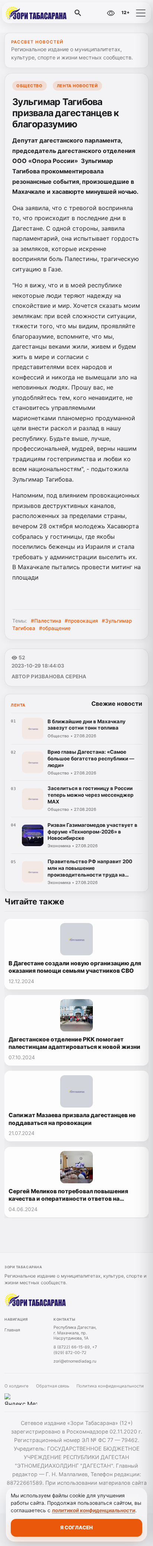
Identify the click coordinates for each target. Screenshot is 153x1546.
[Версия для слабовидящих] (110, 13)
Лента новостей (77, 85)
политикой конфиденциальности (93, 1510)
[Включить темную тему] (95, 13)
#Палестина (46, 621)
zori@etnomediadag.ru (74, 1361)
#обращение (55, 628)
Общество (29, 85)
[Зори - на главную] (36, 13)
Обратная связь (52, 1386)
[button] (141, 13)
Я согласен (76, 1527)
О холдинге (16, 1386)
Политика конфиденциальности (110, 1386)
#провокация (81, 621)
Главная (12, 1330)
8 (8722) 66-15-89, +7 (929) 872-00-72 (75, 1349)
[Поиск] (78, 13)
